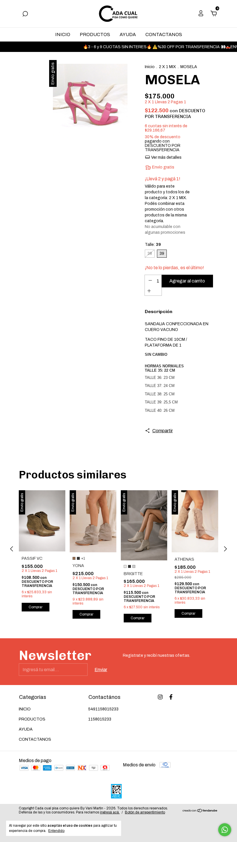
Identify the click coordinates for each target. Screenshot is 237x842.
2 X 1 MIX (167, 67)
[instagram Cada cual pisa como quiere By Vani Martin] (160, 697)
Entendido (56, 831)
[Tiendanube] (200, 811)
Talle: (153, 244)
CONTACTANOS (163, 34)
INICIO (62, 34)
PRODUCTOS (95, 34)
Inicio (150, 67)
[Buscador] (25, 14)
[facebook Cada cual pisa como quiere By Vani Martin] (171, 697)
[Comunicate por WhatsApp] (224, 829)
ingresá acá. (110, 812)
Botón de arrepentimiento (145, 812)
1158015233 (99, 719)
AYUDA (128, 34)
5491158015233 (103, 709)
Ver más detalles (166, 157)
